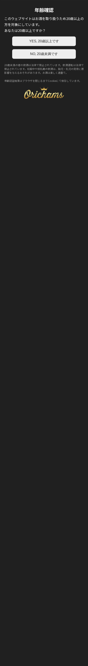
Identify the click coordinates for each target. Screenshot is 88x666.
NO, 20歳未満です (44, 54)
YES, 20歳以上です (44, 41)
